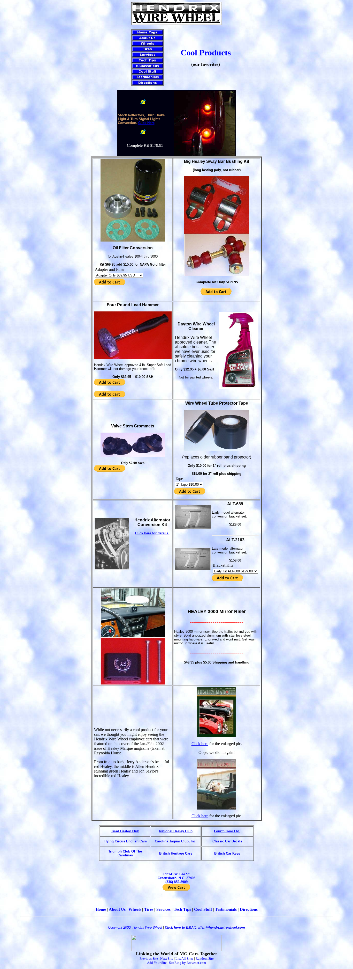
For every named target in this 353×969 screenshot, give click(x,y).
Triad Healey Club (125, 831)
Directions (249, 909)
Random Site (205, 958)
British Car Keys (227, 853)
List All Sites (184, 958)
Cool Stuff (203, 909)
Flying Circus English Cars (125, 841)
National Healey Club (176, 831)
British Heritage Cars (175, 853)
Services (163, 909)
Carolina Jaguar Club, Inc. (176, 841)
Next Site (166, 958)
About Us (117, 909)
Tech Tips (182, 909)
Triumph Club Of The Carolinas (125, 853)
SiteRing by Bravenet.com (187, 963)
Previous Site (149, 958)
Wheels (134, 909)
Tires (148, 909)
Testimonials (226, 909)
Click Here (146, 123)
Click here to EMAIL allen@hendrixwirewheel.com (205, 927)
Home (101, 909)
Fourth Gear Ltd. (227, 831)
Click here (199, 743)
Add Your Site (157, 963)
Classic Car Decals (227, 841)
